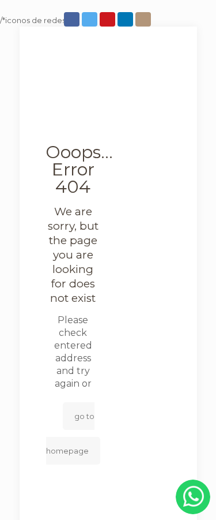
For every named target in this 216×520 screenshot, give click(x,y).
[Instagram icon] (144, 19)
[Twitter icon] (91, 19)
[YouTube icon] (109, 19)
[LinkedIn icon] (126, 19)
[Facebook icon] (73, 19)
